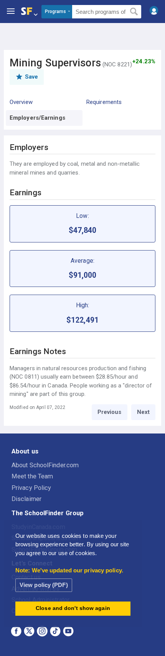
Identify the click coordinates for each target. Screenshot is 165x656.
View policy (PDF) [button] (44, 585)
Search (134, 12)
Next (143, 412)
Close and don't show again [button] (73, 608)
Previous (109, 412)
